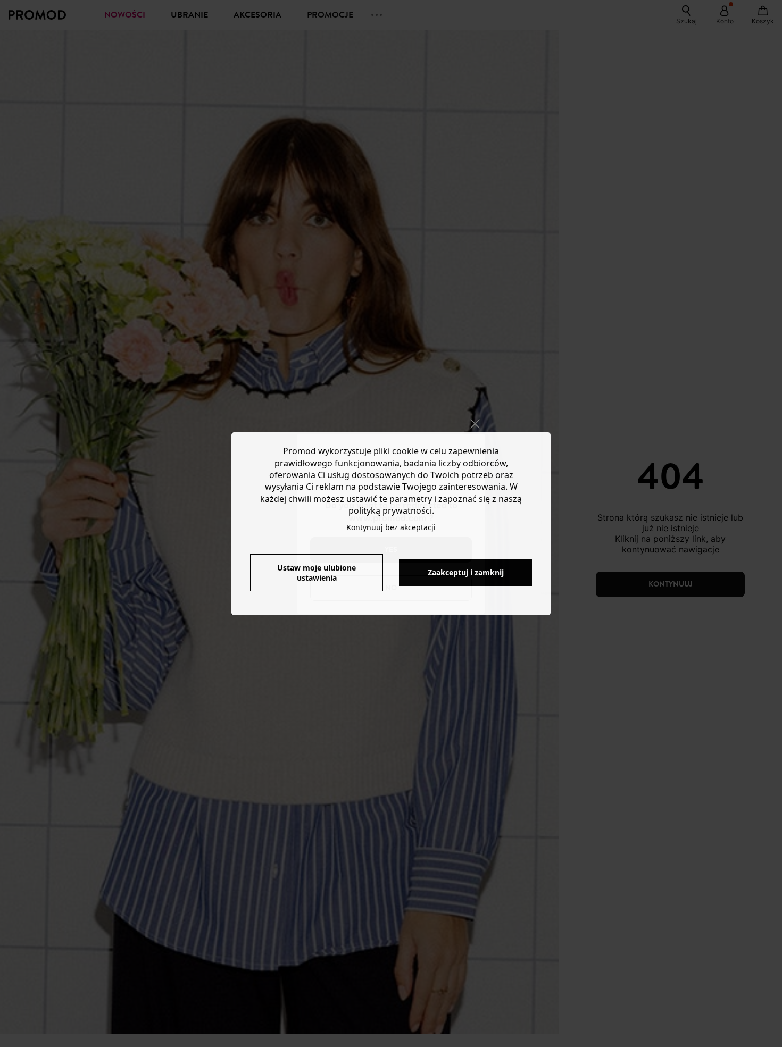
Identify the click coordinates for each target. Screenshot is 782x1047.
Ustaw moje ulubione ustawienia (316, 573)
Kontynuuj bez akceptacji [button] (391, 527)
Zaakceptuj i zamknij (466, 572)
